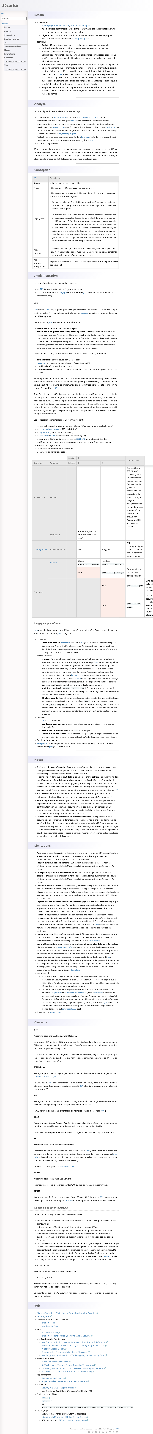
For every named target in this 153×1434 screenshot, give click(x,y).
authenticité (75, 25)
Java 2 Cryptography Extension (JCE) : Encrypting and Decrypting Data (73, 1355)
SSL (88, 1150)
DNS (97, 924)
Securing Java (43, 1316)
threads (77, 678)
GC (43, 720)
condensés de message (50, 429)
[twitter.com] (103, 1431)
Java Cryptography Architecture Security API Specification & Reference (73, 1342)
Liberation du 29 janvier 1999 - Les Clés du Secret (64, 1417)
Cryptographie (40, 549)
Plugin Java (75, 970)
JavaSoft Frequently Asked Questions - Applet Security (66, 1335)
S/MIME (69, 1200)
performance (94, 940)
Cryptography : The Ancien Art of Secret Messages (64, 1352)
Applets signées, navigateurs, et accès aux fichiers (64, 1381)
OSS (87, 813)
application (110, 127)
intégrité (86, 25)
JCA (106, 1002)
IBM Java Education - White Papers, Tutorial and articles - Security (66, 1313)
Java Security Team (50, 1326)
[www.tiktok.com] (113, 1431)
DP (35, 178)
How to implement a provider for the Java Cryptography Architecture (73, 1345)
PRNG (102, 1110)
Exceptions (42, 743)
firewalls (87, 117)
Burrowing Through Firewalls (55, 1362)
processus (65, 642)
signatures (45, 432)
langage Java (77, 675)
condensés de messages (75, 992)
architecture (60, 117)
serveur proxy (58, 127)
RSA (81, 1086)
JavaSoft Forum (48, 1322)
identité (105, 1256)
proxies (95, 117)
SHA (51, 1082)
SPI (56, 388)
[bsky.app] (117, 1431)
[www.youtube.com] (106, 1431)
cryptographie (48, 25)
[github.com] (110, 1431)
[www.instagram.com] (99, 1431)
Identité (53, 562)
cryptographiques (80, 38)
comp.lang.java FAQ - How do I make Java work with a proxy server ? (72, 1368)
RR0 (2, 13)
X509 (71, 1166)
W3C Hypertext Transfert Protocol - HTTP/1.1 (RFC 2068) (67, 1371)
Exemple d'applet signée (53, 1378)
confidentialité (62, 25)
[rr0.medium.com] (93, 1431)
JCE (108, 957)
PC (57, 74)
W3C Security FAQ (50, 1332)
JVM (59, 633)
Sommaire (5, 24)
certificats (44, 435)
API (48, 309)
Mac (61, 74)
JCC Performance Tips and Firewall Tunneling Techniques (67, 1365)
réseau (79, 117)
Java (91, 140)
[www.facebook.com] (96, 1431)
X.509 (52, 435)
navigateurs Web (65, 947)
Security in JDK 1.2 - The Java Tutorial (58, 1387)
